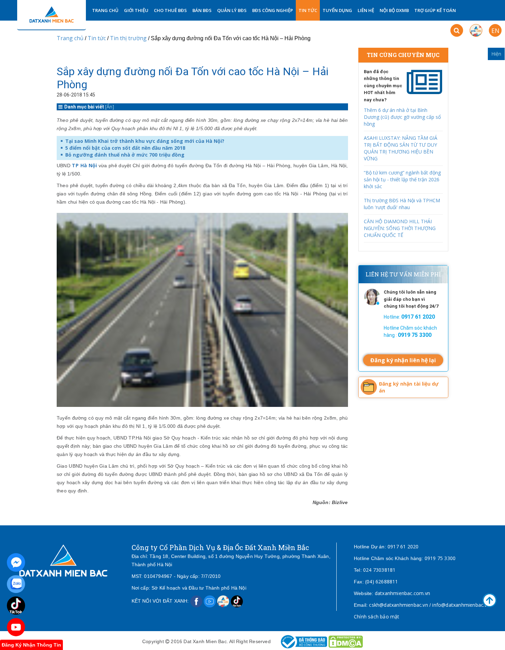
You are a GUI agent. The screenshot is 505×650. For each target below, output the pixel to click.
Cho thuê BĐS (170, 10)
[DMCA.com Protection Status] (345, 641)
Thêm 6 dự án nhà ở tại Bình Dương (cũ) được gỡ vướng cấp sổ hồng (402, 117)
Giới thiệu (136, 10)
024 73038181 (379, 570)
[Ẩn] (109, 106)
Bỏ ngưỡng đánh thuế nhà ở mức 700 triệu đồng (124, 154)
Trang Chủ (105, 10)
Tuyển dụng (337, 10)
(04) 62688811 (381, 581)
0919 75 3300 (440, 558)
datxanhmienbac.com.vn (402, 593)
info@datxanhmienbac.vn (461, 605)
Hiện (496, 53)
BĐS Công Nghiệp (272, 10)
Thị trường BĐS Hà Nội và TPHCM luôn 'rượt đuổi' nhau (402, 203)
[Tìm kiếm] (456, 30)
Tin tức (308, 10)
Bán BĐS (202, 10)
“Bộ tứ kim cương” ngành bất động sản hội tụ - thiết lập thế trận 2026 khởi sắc (402, 179)
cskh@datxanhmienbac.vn (398, 605)
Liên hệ (366, 10)
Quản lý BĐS (232, 10)
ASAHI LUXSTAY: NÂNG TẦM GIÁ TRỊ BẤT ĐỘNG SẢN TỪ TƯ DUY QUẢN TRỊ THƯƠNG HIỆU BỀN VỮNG (400, 148)
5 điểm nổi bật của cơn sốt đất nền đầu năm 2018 (125, 148)
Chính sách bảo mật (377, 616)
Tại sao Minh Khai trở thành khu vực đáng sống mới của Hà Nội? (144, 141)
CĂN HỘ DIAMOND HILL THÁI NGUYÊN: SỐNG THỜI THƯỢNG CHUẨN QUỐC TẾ (400, 228)
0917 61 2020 (403, 546)
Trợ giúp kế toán (435, 10)
